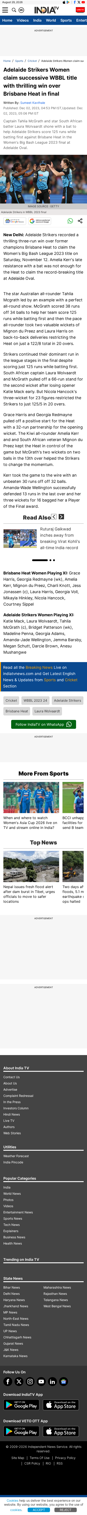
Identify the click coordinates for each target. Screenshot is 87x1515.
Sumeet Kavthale (32, 103)
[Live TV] (80, 10)
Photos (8, 1200)
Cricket (32, 60)
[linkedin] (52, 1381)
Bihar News (11, 1287)
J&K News (10, 1350)
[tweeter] (18, 1381)
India (37, 20)
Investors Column (16, 1108)
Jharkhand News (15, 1306)
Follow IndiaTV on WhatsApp (40, 724)
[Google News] (14, 221)
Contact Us (11, 1077)
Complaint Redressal (18, 1096)
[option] (43, 538)
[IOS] (64, 2)
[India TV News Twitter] (79, 2)
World (51, 20)
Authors (8, 1127)
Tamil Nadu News (16, 1325)
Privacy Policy (65, 1458)
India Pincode (13, 1162)
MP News (10, 1312)
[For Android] (21, 1431)
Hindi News (11, 1114)
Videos (23, 20)
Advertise (10, 1089)
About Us (10, 1083)
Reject (65, 1510)
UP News (10, 1331)
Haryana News (14, 1300)
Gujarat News (13, 1343)
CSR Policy (32, 1463)
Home (7, 20)
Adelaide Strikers (67, 700)
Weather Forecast (16, 1156)
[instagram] (30, 1381)
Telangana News (56, 1300)
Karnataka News (15, 1356)
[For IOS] (61, 1431)
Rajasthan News (55, 1293)
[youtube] (41, 1381)
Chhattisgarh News (17, 1337)
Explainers (10, 1231)
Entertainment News (18, 1212)
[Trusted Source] (39, 221)
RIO (48, 1463)
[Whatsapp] (70, 221)
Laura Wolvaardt (47, 711)
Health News (12, 1243)
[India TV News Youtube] (83, 2)
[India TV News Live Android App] (21, 1405)
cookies (15, 1510)
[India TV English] (46, 10)
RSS (60, 1463)
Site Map (17, 1458)
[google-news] (63, 1381)
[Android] (68, 2)
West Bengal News (57, 1306)
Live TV (8, 1120)
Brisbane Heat (17, 711)
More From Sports (44, 773)
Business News (14, 1237)
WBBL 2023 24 (35, 700)
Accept (39, 1510)
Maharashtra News (57, 1287)
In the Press (12, 1102)
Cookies (12, 1500)
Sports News (12, 1218)
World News (12, 1193)
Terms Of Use (40, 1458)
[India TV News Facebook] (74, 2)
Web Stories (12, 1133)
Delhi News (11, 1293)
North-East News (15, 1318)
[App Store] (61, 1405)
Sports (66, 20)
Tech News (11, 1225)
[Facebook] (7, 1381)
